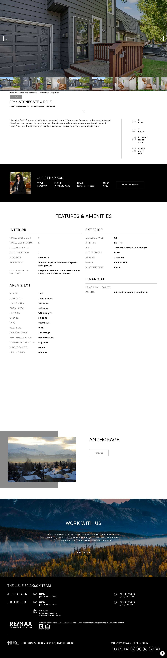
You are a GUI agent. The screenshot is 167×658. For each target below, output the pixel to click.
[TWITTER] (133, 649)
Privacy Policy (140, 642)
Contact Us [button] (83, 552)
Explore (99, 453)
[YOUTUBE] (139, 649)
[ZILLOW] (157, 649)
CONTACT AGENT (130, 185)
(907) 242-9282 (62, 186)
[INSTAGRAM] (120, 649)
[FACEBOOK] (114, 649)
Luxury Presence (64, 642)
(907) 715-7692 (127, 605)
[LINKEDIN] (126, 649)
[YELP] (151, 649)
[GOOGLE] (145, 649)
